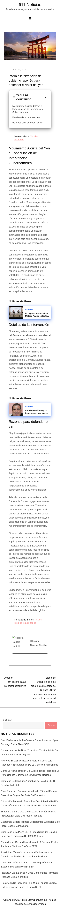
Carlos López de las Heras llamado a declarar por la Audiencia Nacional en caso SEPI (29, 844)
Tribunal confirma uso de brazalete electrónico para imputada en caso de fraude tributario (28, 813)
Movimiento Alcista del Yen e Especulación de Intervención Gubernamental (27, 109)
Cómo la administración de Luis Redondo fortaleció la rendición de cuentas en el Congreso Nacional (30, 773)
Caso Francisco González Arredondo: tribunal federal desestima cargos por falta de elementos (29, 793)
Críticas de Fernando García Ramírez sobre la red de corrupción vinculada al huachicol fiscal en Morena (29, 803)
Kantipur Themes (47, 900)
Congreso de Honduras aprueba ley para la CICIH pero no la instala (28, 783)
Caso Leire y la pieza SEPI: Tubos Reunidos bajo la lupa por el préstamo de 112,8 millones (29, 834)
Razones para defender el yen (27, 122)
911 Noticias (30, 4)
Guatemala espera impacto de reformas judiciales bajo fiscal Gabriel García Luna (30, 824)
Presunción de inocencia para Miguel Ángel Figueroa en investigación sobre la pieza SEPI (29, 885)
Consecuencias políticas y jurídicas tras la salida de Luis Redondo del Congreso (29, 752)
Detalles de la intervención (26, 117)
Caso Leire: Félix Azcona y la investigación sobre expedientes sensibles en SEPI (27, 864)
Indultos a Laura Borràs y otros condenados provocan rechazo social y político (29, 875)
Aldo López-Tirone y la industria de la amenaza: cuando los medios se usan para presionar (27, 854)
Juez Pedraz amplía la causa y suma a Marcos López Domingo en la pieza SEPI (29, 742)
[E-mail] (14, 659)
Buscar (7, 720)
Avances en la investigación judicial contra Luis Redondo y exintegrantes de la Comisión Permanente (29, 762)
